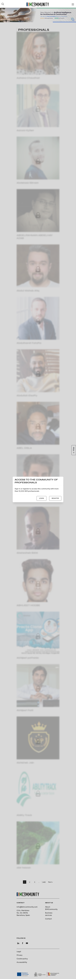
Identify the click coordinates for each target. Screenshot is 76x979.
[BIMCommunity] (37, 4)
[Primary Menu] (72, 4)
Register (55, 498)
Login (41, 498)
